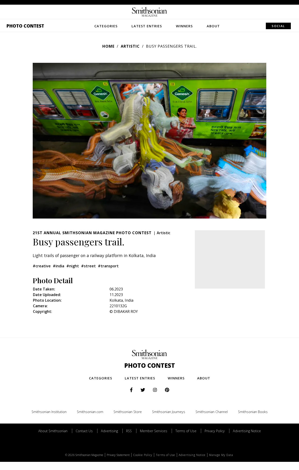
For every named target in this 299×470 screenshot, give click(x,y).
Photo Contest (25, 26)
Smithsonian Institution (49, 412)
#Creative (42, 266)
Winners (184, 26)
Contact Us (84, 431)
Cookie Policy (142, 455)
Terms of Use (185, 431)
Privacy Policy (215, 431)
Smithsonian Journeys (168, 412)
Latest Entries (147, 26)
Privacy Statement (118, 455)
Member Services (153, 431)
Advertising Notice (247, 431)
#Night (72, 266)
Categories (105, 26)
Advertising (109, 431)
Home (108, 46)
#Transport (108, 266)
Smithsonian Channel (212, 412)
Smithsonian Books (253, 412)
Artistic (130, 46)
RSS (129, 431)
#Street (88, 266)
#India (58, 266)
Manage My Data (221, 455)
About (213, 26)
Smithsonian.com (90, 412)
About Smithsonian (53, 431)
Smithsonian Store (128, 412)
